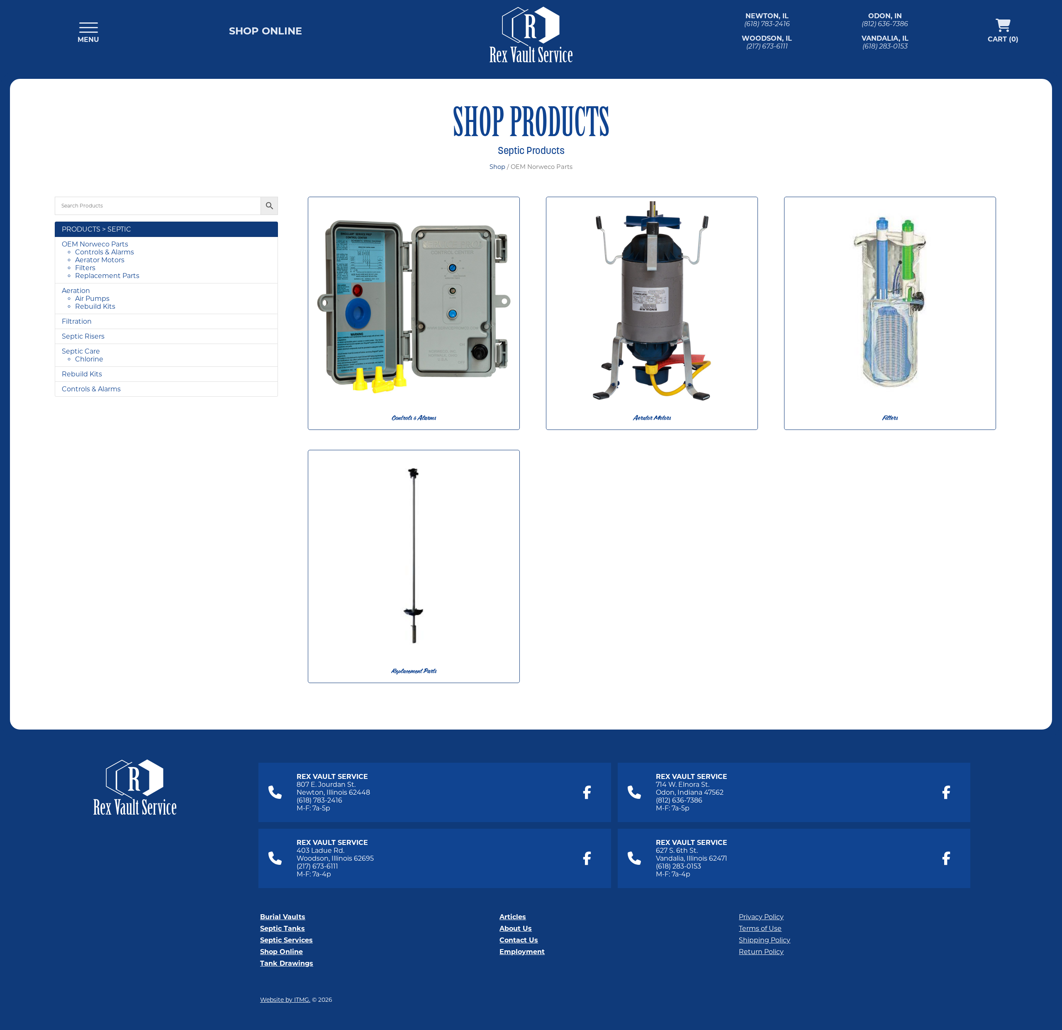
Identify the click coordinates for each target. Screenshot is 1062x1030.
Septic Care (81, 351)
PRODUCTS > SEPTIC (96, 229)
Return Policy (761, 952)
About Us (515, 928)
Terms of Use (760, 928)
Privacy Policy (761, 917)
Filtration (77, 321)
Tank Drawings (286, 963)
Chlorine (89, 359)
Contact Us (518, 940)
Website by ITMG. (285, 999)
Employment (522, 952)
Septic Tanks (282, 928)
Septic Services (286, 940)
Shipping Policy (764, 940)
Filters (85, 268)
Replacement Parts (107, 276)
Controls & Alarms (104, 252)
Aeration (76, 291)
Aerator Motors (99, 260)
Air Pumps (92, 299)
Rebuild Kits (95, 306)
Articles (512, 917)
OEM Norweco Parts (95, 244)
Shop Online (265, 31)
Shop (497, 167)
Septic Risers (83, 336)
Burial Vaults (282, 917)
